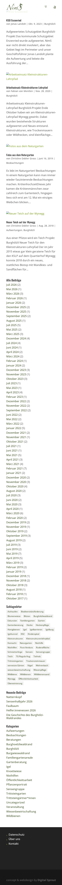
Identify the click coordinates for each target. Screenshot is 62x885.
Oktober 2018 (14, 585)
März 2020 (12, 513)
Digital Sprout (47, 880)
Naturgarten (26, 643)
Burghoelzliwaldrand (19, 744)
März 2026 (12, 293)
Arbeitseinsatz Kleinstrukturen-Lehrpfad (27, 87)
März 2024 (12, 356)
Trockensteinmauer (35, 661)
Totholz (37, 656)
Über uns (14, 839)
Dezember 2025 (16, 307)
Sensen (29, 652)
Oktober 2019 (14, 531)
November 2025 (16, 311)
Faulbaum (12, 706)
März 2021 (12, 464)
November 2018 (16, 580)
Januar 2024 (13, 365)
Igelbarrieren (36, 629)
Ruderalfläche (42, 647)
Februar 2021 (14, 468)
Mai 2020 (12, 504)
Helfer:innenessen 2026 (21, 710)
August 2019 (14, 540)
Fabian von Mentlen (22, 91)
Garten (41, 620)
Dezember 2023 (16, 370)
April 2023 (12, 392)
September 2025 (16, 316)
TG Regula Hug (23, 656)
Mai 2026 (12, 289)
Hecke (30, 625)
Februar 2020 (14, 518)
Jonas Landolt (18, 23)
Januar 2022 (13, 428)
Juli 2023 (11, 383)
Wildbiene (12, 674)
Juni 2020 (12, 500)
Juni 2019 (12, 549)
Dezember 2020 (16, 477)
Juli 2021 (11, 446)
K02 (22, 634)
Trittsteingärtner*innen (21, 798)
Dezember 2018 (16, 576)
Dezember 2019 (16, 522)
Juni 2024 (12, 347)
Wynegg (11, 678)
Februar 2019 (14, 567)
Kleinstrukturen (15, 638)
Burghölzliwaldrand (43, 616)
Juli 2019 (11, 545)
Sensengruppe (43, 652)
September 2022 (16, 410)
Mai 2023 (12, 388)
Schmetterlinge (15, 652)
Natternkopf (14, 697)
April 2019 (12, 558)
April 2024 (12, 352)
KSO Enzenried (13, 20)
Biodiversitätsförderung (32, 611)
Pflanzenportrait (16, 784)
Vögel (30, 665)
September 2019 (16, 535)
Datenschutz (16, 834)
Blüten (27, 616)
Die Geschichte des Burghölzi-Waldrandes (24, 716)
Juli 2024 (11, 343)
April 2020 (12, 509)
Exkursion (12, 620)
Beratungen (13, 739)
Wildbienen (25, 674)
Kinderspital (33, 634)
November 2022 (16, 405)
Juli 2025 (11, 325)
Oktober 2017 (14, 598)
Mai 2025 (12, 329)
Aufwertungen (14, 230)
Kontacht (12, 643)
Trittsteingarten (15, 661)
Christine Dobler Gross (23, 158)
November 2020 (16, 482)
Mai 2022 (12, 419)
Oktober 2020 (14, 486)
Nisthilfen (12, 647)
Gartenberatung (15, 625)
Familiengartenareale (19, 757)
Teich (10, 656)
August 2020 (14, 491)
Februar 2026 (14, 298)
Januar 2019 (13, 571)
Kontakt (14, 843)
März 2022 (12, 423)
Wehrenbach (42, 665)
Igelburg (50, 629)
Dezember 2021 (16, 433)
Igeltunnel (13, 634)
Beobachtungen (15, 162)
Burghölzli (50, 23)
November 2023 (16, 374)
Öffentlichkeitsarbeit (28, 678)
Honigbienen (14, 629)
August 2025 (14, 320)
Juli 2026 (11, 285)
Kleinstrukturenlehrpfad (38, 638)
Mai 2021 (12, 455)
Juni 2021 (12, 450)
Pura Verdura (26, 647)
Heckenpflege (42, 625)
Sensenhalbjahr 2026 (19, 701)
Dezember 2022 (16, 401)
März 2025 (12, 334)
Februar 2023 (14, 397)
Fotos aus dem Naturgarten (20, 155)
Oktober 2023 (14, 379)
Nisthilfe (39, 643)
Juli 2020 (11, 495)
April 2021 (12, 459)
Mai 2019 (12, 553)
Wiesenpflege (40, 669)
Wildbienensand (41, 674)
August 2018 (14, 589)
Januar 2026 (13, 303)
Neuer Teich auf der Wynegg (20, 222)
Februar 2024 (14, 361)
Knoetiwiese (13, 771)
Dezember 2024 (16, 338)
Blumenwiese (14, 616)
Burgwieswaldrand (18, 753)
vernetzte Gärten (16, 665)
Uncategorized (15, 802)
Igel (25, 629)
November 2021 (16, 437)
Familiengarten (27, 620)
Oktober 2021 (14, 441)
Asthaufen (13, 611)
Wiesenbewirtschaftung (21, 811)
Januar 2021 (13, 473)
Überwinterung (15, 683)
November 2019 (16, 527)
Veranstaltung (15, 807)
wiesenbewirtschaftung (19, 669)
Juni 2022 (12, 415)
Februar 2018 (14, 594)
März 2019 (12, 563)
